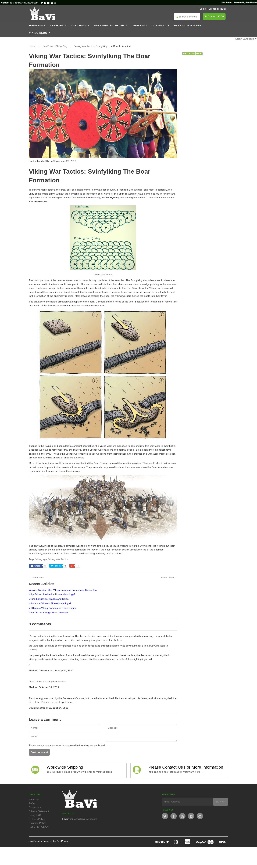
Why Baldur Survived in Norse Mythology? (52, 594)
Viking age (41, 559)
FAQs (32, 803)
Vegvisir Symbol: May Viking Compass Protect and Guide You (63, 590)
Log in (203, 8)
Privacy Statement (39, 811)
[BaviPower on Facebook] (173, 816)
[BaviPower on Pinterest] (200, 816)
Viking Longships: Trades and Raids (49, 598)
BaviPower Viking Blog (55, 46)
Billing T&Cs (35, 815)
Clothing (79, 25)
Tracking (140, 25)
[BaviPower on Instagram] (191, 816)
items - (216, 16)
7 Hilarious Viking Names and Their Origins (52, 608)
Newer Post (167, 577)
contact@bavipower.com (26, 3)
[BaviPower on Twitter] (165, 816)
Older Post (38, 577)
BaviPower (35, 841)
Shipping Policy (37, 823)
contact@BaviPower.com (83, 818)
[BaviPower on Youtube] (182, 816)
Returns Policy (37, 819)
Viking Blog (38, 33)
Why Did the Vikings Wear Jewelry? (48, 612)
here (197, 771)
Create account (217, 8)
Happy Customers (187, 25)
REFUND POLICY (39, 826)
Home (32, 46)
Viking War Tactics (58, 559)
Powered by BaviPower (55, 841)
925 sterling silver (109, 25)
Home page (37, 25)
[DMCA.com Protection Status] (192, 54)
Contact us (160, 25)
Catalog (57, 25)
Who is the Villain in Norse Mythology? (50, 603)
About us (34, 799)
